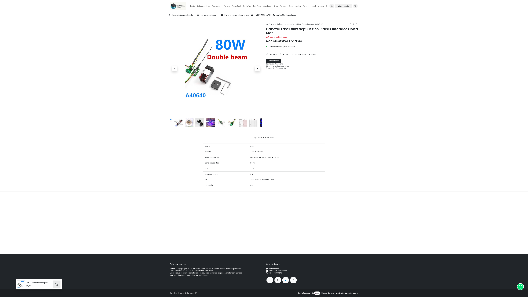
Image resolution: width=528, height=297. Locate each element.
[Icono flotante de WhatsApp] (520, 286)
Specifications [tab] (265, 137)
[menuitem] (192, 6)
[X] (277, 280)
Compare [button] (273, 54)
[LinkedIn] (285, 280)
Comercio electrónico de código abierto (343, 293)
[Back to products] (353, 24)
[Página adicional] (293, 280)
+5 (270, 273)
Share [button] (313, 54)
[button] (331, 6)
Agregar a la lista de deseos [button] (294, 54)
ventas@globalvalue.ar (286, 15)
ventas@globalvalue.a (277, 271)
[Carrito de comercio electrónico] (355, 6)
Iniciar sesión (343, 6)
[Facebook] (269, 280)
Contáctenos (273, 61)
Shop (272, 24)
